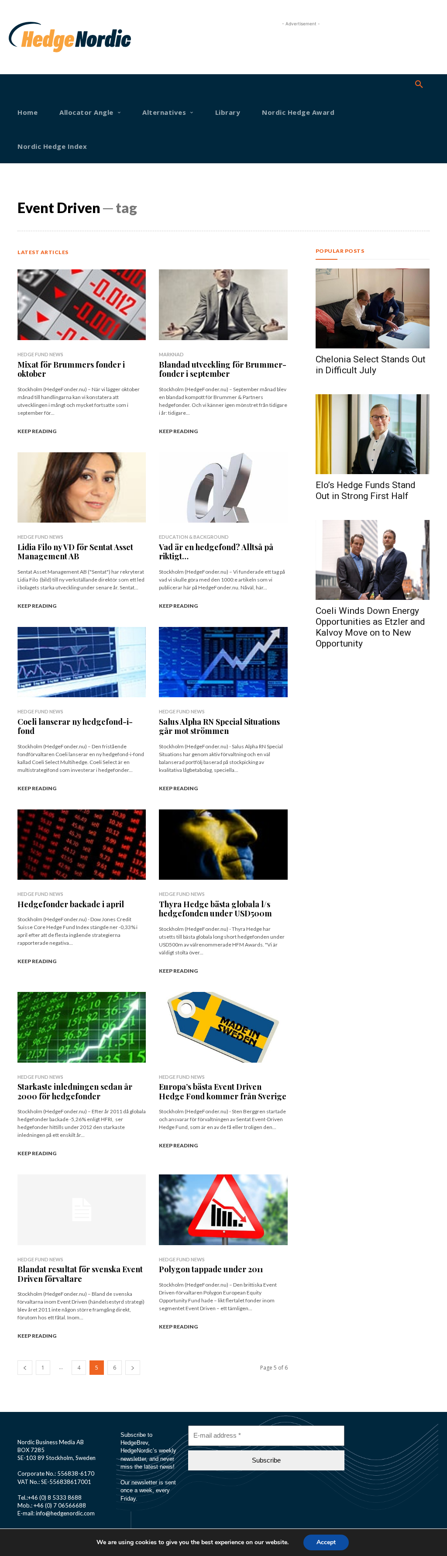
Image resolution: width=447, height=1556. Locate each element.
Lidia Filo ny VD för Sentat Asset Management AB (75, 552)
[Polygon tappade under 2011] (223, 1209)
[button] (419, 84)
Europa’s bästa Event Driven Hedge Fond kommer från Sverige (222, 1091)
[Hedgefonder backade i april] (81, 844)
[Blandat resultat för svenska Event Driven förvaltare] (81, 1209)
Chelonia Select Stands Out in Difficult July (371, 364)
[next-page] (132, 1367)
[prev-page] (24, 1367)
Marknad (171, 354)
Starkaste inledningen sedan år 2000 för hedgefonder (74, 1091)
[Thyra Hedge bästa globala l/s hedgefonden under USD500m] (223, 844)
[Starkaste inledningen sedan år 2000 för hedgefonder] (81, 1027)
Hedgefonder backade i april (70, 904)
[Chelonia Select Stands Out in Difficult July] (373, 308)
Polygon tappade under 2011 (211, 1269)
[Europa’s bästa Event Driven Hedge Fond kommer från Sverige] (223, 1027)
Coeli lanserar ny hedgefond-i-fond (75, 726)
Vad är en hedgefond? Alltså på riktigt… (216, 552)
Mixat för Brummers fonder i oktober (71, 369)
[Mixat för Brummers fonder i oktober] (81, 304)
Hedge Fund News (40, 354)
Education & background (194, 537)
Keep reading (36, 431)
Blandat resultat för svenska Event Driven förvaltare (80, 1274)
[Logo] (28, 37)
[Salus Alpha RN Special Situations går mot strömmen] (223, 662)
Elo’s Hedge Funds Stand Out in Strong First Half (366, 490)
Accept (326, 1542)
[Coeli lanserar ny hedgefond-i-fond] (81, 662)
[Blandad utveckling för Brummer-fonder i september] (223, 304)
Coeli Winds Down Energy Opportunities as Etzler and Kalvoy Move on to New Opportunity (370, 627)
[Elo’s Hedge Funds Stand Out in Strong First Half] (373, 434)
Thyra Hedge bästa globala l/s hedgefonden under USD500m (215, 909)
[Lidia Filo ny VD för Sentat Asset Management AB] (81, 487)
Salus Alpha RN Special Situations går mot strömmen (219, 726)
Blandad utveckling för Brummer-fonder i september (222, 369)
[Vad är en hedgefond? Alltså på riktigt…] (223, 487)
